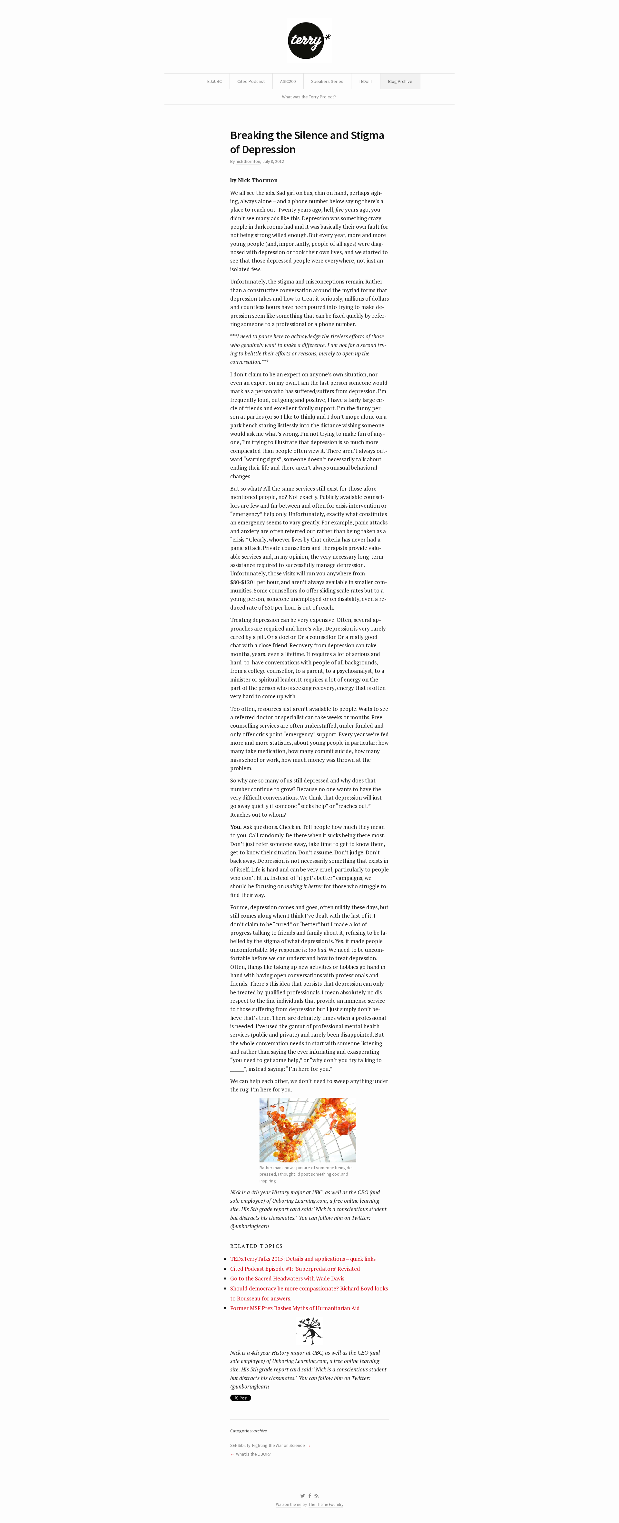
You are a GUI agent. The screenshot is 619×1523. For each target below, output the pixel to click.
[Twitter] (302, 1495)
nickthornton (248, 161)
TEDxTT (365, 81)
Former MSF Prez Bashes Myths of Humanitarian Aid (295, 1308)
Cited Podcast (251, 81)
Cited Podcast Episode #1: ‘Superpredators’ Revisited (295, 1268)
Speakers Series (327, 81)
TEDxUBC (213, 81)
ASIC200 (288, 81)
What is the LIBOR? (253, 1454)
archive (260, 1431)
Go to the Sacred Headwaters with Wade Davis (287, 1278)
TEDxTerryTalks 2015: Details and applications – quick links (303, 1258)
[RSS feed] (316, 1495)
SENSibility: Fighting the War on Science (267, 1445)
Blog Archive (400, 81)
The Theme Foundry (326, 1504)
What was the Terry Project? (309, 97)
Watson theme (288, 1504)
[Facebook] (310, 1495)
